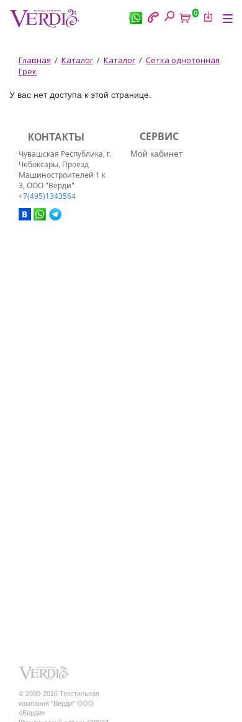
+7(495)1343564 (47, 196)
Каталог (77, 60)
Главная (35, 60)
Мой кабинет (156, 153)
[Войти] (206, 17)
